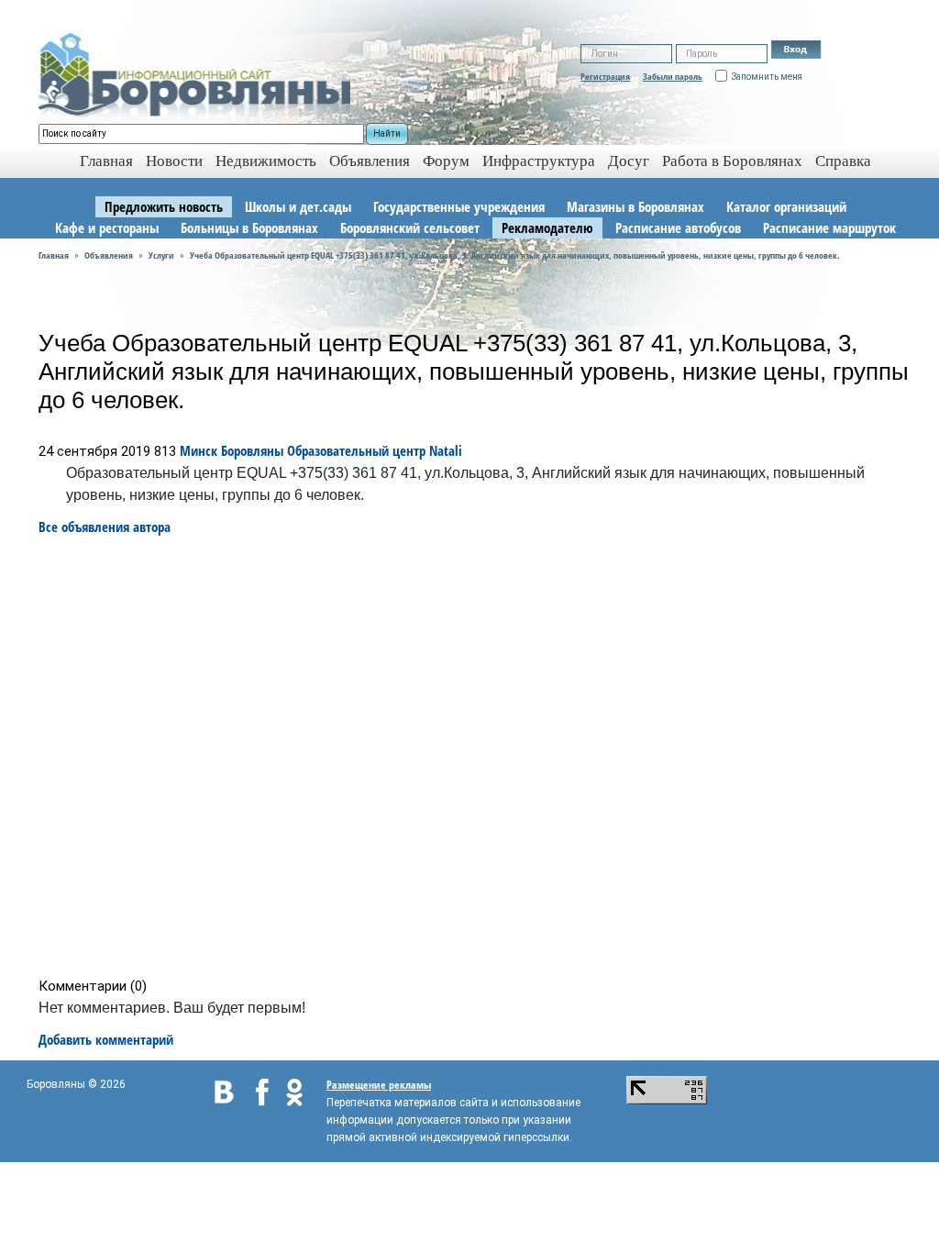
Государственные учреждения (459, 206)
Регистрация (605, 76)
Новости (174, 161)
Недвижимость (265, 161)
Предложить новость (164, 206)
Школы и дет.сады (298, 206)
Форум (446, 161)
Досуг (628, 161)
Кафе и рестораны (107, 227)
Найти (387, 133)
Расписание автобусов (678, 227)
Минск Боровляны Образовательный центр (302, 450)
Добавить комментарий (106, 1039)
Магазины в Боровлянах (635, 206)
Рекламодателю (547, 227)
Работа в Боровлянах (732, 161)
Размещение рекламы (378, 1084)
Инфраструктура (538, 161)
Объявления (369, 161)
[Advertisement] (475, 756)
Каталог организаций (786, 206)
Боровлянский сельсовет (410, 227)
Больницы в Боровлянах (249, 227)
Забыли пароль (672, 76)
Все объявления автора (105, 526)
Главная (54, 255)
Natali (445, 450)
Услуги (161, 255)
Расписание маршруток (829, 227)
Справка (843, 161)
